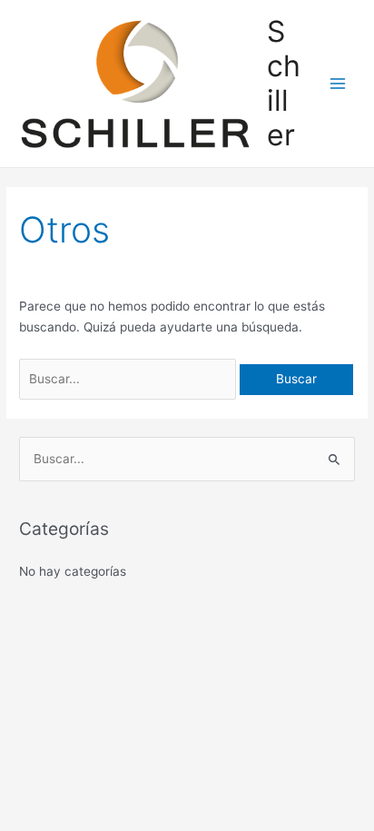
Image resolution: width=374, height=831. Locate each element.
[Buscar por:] (129, 378)
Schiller (283, 83)
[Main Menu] (338, 84)
